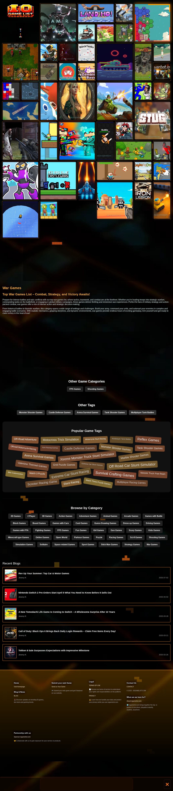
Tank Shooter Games (115, 412)
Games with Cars (61, 523)
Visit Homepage (19, 687)
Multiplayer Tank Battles (142, 412)
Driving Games (153, 523)
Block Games (19, 523)
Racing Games (116, 537)
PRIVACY (92, 696)
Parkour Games (81, 537)
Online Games (42, 537)
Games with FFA (20, 530)
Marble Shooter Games (134, 456)
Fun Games (80, 530)
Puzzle (99, 537)
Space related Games (64, 544)
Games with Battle (153, 516)
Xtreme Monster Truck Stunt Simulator (87, 456)
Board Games (39, 523)
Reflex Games (148, 439)
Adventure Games (88, 516)
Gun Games (116, 530)
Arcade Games (131, 516)
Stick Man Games (109, 544)
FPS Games (75, 389)
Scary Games (135, 530)
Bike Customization (15, 473)
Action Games (65, 516)
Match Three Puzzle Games (98, 482)
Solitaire (44, 544)
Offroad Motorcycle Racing (23, 448)
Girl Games (98, 530)
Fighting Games (43, 530)
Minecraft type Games (18, 537)
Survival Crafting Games (114, 474)
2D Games (16, 516)
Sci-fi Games (136, 537)
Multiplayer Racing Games (131, 482)
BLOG (16, 696)
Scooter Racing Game (42, 483)
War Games (152, 544)
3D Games (47, 516)
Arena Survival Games (87, 412)
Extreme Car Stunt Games (92, 464)
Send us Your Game (58, 687)
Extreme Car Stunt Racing (70, 474)
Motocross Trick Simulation (61, 440)
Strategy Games (132, 544)
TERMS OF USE (94, 685)
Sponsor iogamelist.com (22, 737)
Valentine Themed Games (32, 464)
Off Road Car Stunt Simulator (132, 465)
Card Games (82, 523)
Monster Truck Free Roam (152, 473)
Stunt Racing (71, 482)
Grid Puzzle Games (64, 464)
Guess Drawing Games (105, 523)
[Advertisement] (86, 784)
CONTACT (130, 687)
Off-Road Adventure (25, 439)
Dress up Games (131, 523)
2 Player (31, 516)
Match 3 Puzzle (37, 473)
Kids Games (154, 530)
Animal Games (110, 516)
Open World (61, 537)
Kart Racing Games (50, 447)
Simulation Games (24, 544)
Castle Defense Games (60, 412)
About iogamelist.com (134, 701)
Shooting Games (96, 389)
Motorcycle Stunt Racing (95, 439)
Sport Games (88, 544)
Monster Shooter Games (30, 412)
